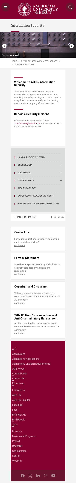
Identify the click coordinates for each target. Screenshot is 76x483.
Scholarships (19, 450)
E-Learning (18, 383)
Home (14, 61)
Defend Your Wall (10, 55)
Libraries (17, 431)
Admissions (18, 354)
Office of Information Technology (39, 61)
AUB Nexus (18, 368)
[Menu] (5, 7)
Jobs (15, 424)
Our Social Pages (25, 217)
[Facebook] (22, 475)
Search (16, 455)
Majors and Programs (24, 436)
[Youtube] (53, 475)
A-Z (14, 349)
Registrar (17, 446)
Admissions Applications (26, 358)
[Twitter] (30, 475)
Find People (18, 419)
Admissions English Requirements (31, 363)
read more (19, 245)
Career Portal (19, 373)
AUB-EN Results (21, 400)
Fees (14, 409)
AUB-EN (16, 395)
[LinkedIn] (38, 475)
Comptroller (18, 378)
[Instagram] (45, 475)
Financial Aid (19, 414)
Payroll (16, 441)
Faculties (17, 404)
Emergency (18, 390)
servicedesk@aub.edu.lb (27, 123)
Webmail (17, 460)
